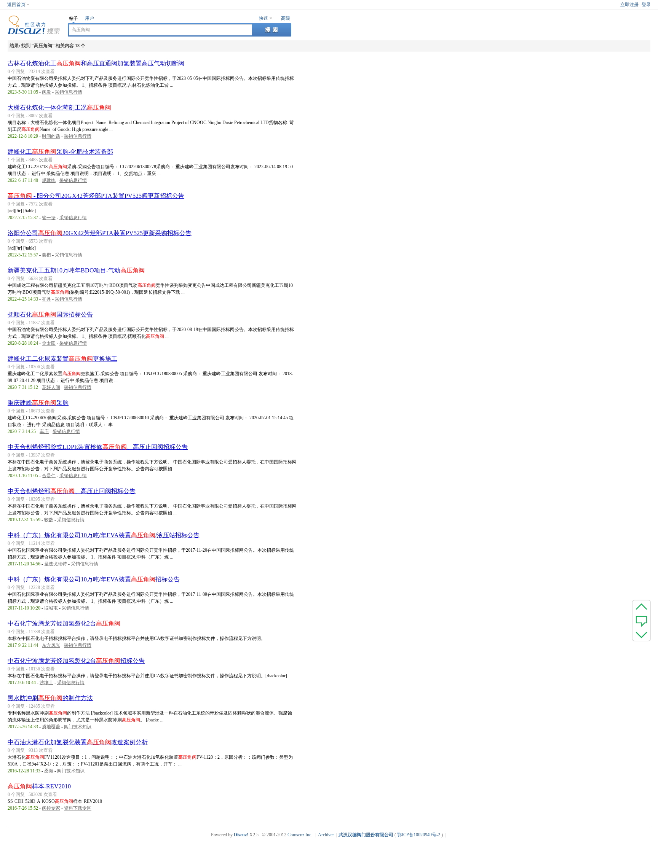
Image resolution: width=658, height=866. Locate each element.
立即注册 (629, 4)
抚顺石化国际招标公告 (50, 314)
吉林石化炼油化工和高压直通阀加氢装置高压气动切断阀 (96, 63)
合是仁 (49, 475)
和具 (46, 299)
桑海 (48, 771)
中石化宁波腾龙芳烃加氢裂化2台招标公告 (76, 660)
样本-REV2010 (39, 786)
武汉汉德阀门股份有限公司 (366, 834)
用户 (89, 18)
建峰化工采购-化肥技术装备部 (60, 151)
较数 (48, 519)
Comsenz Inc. (299, 834)
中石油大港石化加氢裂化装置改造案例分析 (78, 742)
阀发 (46, 92)
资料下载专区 (77, 808)
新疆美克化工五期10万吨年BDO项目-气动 (76, 270)
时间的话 (51, 136)
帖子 (73, 18)
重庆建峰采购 (38, 403)
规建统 (49, 180)
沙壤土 (46, 682)
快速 (263, 18)
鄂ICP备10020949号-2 (418, 834)
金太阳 (49, 343)
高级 (285, 18)
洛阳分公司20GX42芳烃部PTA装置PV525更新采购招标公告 (100, 233)
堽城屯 (51, 608)
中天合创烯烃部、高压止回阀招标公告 (72, 491)
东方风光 (51, 645)
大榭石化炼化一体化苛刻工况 (59, 107)
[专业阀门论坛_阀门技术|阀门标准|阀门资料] (34, 33)
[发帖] (641, 620)
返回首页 (16, 4)
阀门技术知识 (77, 726)
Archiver (326, 834)
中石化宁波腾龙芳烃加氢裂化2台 (64, 623)
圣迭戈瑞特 (55, 564)
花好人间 (51, 387)
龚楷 (46, 255)
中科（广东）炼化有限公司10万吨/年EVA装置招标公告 (94, 579)
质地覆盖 (51, 726)
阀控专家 (51, 808)
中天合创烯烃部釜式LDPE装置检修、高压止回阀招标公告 (98, 447)
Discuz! (241, 834)
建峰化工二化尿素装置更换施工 (62, 358)
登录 (646, 4)
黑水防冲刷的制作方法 (50, 698)
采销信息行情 (68, 92)
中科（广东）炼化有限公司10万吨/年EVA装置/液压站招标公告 (104, 535)
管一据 (49, 217)
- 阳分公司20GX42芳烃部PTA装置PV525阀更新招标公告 (96, 196)
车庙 (44, 431)
